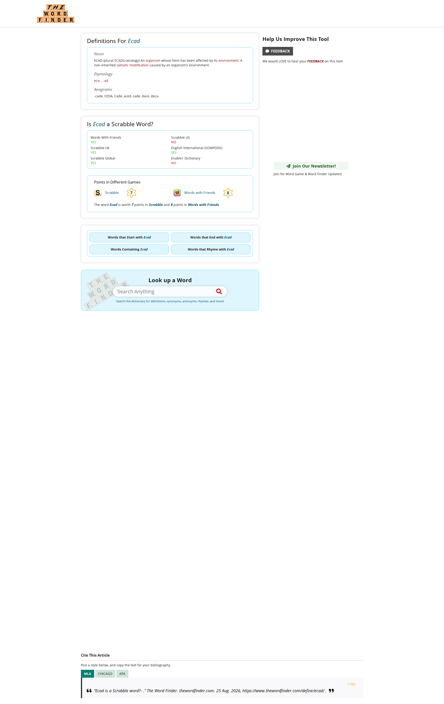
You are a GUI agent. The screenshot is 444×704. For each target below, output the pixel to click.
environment (228, 60)
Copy (351, 684)
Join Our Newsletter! (313, 166)
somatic (123, 65)
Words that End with (210, 237)
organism (153, 60)
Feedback (279, 51)
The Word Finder (55, 13)
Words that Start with (129, 237)
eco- (97, 80)
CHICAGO (105, 673)
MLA (87, 673)
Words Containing (129, 249)
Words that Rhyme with (211, 249)
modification (139, 65)
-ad (105, 80)
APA (122, 673)
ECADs (119, 60)
